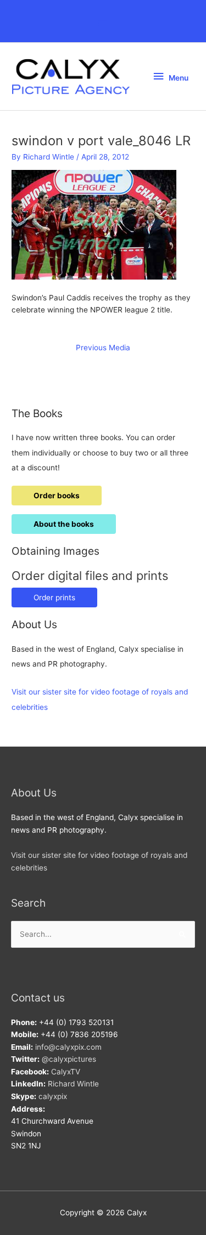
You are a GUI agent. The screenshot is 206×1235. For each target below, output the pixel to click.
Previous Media (103, 347)
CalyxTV (65, 1071)
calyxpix (52, 1096)
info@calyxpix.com (68, 1047)
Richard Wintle (73, 1083)
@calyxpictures (69, 1059)
